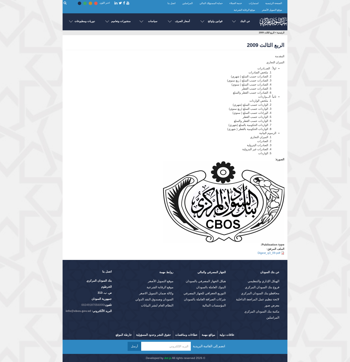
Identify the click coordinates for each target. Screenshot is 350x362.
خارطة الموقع (124, 334)
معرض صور (272, 305)
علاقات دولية (227, 334)
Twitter (120, 3)
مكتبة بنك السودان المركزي (261, 311)
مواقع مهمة (208, 334)
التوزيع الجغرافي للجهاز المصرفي (205, 293)
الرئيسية (280, 32)
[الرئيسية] (273, 20)
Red (96, 3)
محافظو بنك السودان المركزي (260, 293)
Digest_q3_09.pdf (269, 252)
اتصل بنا (171, 3)
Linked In (116, 3)
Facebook (124, 3)
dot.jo (167, 358)
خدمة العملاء (235, 3)
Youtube (128, 3)
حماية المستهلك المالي (211, 3)
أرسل (134, 346)
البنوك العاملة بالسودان (211, 287)
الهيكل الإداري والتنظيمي (263, 281)
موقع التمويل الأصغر (272, 9)
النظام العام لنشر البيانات (157, 305)
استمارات (253, 3)
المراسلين (187, 3)
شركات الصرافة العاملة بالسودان (205, 299)
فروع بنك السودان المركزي (262, 287)
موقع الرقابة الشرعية (244, 9)
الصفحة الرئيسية (273, 3)
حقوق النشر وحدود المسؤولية (153, 334)
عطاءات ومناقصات (186, 334)
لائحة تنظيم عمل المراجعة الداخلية (257, 299)
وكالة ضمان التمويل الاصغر (156, 293)
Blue (79, 3)
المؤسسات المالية (214, 305)
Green (85, 3)
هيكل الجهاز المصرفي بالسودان (206, 281)
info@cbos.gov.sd (78, 310)
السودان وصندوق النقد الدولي (154, 299)
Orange (90, 3)
